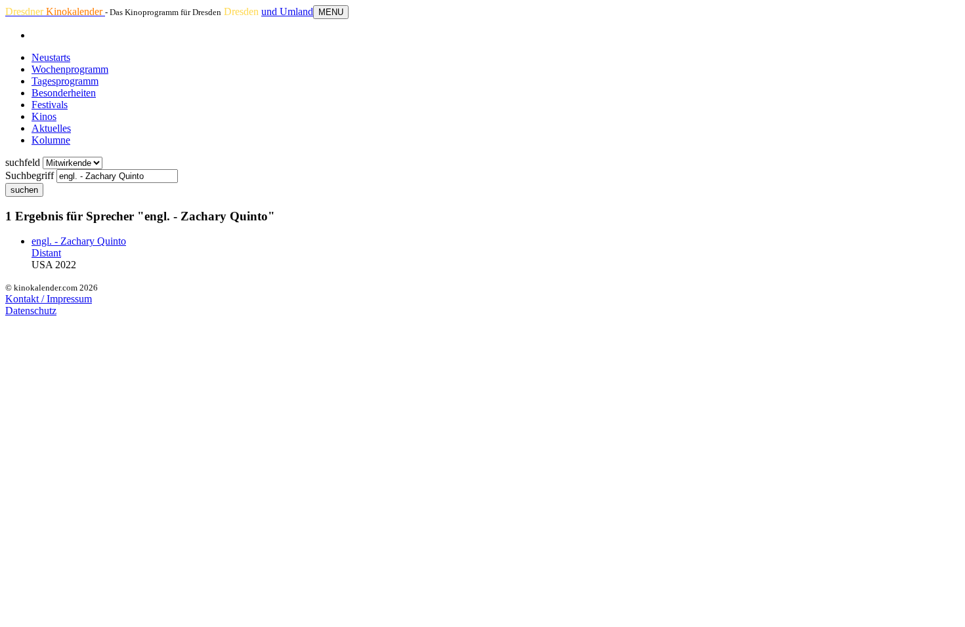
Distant (46, 252)
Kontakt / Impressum (48, 298)
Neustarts (51, 57)
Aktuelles (51, 128)
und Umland (287, 11)
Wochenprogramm (70, 69)
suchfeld (22, 162)
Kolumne (51, 140)
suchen (24, 190)
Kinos (44, 116)
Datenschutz (30, 310)
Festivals (50, 104)
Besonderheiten (64, 92)
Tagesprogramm (65, 81)
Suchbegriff (29, 175)
